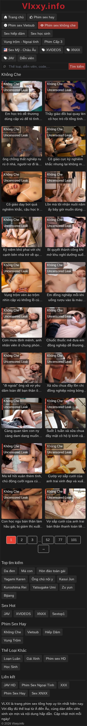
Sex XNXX (39, 693)
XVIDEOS (23, 614)
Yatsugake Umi (44, 587)
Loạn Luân (12, 658)
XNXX (41, 614)
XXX (63, 685)
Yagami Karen (14, 579)
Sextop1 (58, 614)
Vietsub (33, 632)
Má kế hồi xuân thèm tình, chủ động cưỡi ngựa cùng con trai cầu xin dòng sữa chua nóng (22, 479)
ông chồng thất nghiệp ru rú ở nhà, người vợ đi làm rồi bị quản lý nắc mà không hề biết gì (21, 162)
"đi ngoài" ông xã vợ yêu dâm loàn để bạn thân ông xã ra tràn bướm (22, 388)
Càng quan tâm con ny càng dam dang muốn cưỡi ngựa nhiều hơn (21, 433)
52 (48, 540)
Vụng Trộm (12, 640)
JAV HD (9, 685)
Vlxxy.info (43, 6)
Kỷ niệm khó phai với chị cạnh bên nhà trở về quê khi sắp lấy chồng (22, 252)
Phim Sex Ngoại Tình (38, 685)
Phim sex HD (56, 658)
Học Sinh (11, 667)
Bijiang (9, 595)
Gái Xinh (33, 658)
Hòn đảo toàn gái (52, 571)
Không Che (12, 632)
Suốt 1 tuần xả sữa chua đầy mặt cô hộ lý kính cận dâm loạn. (65, 433)
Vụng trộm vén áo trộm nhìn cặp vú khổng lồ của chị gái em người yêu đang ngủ (22, 298)
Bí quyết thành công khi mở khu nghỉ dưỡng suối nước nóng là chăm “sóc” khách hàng (65, 252)
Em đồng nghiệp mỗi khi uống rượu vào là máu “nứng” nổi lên (65, 298)
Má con (27, 571)
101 (74, 540)
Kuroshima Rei (15, 587)
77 (60, 540)
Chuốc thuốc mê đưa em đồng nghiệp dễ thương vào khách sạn (65, 343)
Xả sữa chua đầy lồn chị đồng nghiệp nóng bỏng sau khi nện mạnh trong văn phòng (65, 388)
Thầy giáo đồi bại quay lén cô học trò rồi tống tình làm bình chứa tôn (65, 116)
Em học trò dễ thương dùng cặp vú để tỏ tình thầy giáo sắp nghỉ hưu (21, 116)
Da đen (9, 571)
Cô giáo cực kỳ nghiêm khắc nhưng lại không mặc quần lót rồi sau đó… (65, 162)
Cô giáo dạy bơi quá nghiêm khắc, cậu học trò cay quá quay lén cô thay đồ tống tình (21, 207)
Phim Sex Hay (14, 693)
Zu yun (67, 587)
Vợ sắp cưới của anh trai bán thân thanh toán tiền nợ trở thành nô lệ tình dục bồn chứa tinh (65, 524)
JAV (7, 614)
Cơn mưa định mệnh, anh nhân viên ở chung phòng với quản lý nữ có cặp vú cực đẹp (22, 343)
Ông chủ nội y (42, 579)
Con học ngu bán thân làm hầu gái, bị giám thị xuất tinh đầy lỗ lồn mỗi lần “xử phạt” (21, 524)
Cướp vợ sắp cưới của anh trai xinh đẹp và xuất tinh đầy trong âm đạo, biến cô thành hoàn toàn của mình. (65, 479)
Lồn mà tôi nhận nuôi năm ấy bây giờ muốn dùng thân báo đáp (65, 207)
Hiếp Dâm (52, 632)
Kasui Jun (66, 579)
